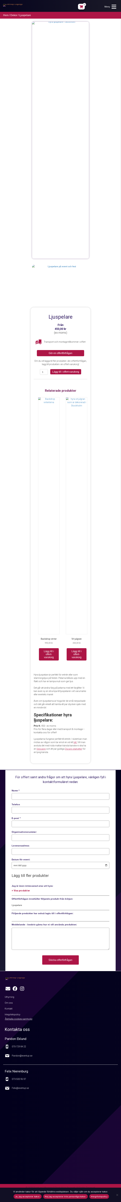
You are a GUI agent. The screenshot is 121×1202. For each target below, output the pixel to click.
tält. (75, 742)
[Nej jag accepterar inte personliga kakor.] (117, 1194)
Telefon (16, 804)
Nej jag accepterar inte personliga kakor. (65, 1196)
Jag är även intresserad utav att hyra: (32, 888)
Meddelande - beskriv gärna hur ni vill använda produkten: (44, 924)
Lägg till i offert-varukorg (65, 371)
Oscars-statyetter (73, 749)
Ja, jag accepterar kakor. (27, 1196)
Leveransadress (20, 845)
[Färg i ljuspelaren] (60, 277)
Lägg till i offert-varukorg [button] (49, 654)
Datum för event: (21, 859)
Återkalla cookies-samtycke (18, 1019)
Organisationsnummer (24, 832)
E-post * (16, 818)
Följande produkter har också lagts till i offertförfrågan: (43, 913)
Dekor (13, 15)
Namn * (16, 790)
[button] (109, 6)
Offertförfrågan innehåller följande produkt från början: (42, 899)
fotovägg (41, 749)
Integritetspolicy (99, 1196)
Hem (6, 15)
